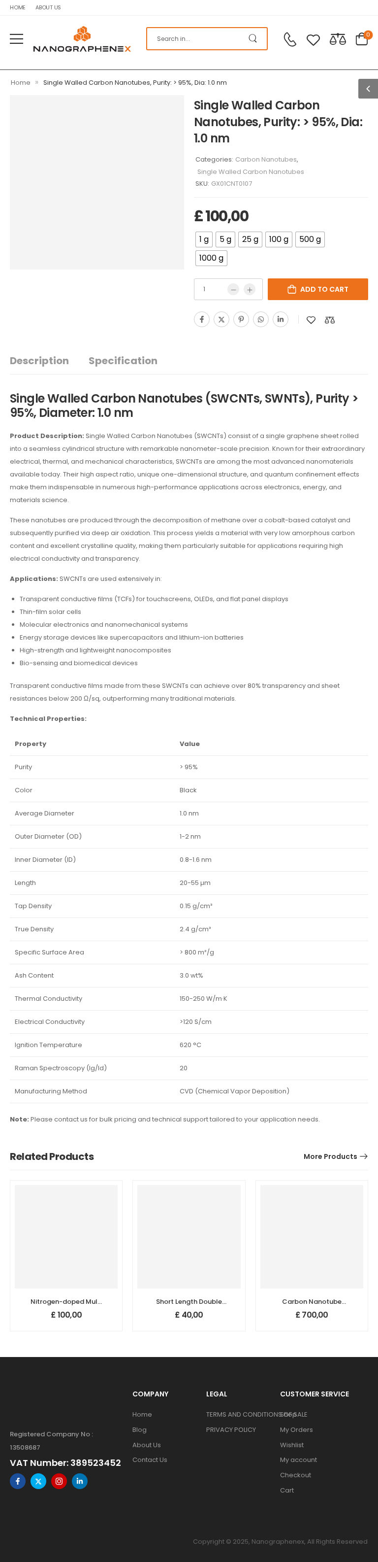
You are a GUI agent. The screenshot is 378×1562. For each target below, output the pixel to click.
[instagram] (59, 1481)
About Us (48, 7)
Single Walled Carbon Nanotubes (250, 171)
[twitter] (38, 1481)
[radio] (204, 239)
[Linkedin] (280, 319)
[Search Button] (254, 38)
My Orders (296, 1429)
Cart (287, 1490)
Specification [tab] (123, 361)
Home (18, 7)
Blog (139, 1429)
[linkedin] (80, 1481)
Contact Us (149, 1459)
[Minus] (233, 289)
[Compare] (338, 39)
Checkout (295, 1475)
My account (298, 1459)
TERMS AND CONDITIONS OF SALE (238, 1414)
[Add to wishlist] (311, 320)
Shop (288, 1414)
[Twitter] (221, 319)
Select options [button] (66, 1319)
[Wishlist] (313, 38)
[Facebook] (202, 319)
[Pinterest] (241, 319)
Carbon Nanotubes (266, 159)
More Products (330, 1156)
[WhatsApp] (261, 319)
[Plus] (249, 289)
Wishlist (292, 1445)
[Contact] (290, 39)
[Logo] (82, 39)
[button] (16, 38)
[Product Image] (97, 182)
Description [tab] (39, 361)
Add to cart (324, 289)
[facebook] (18, 1481)
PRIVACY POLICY (231, 1429)
